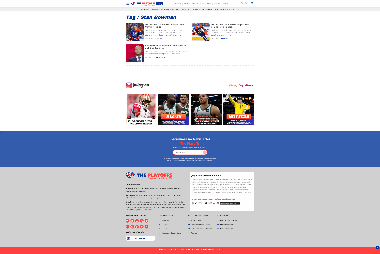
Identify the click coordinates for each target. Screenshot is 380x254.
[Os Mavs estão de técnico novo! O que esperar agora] (238, 109)
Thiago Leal (158, 38)
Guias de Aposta (197, 220)
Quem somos (167, 220)
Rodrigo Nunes (160, 57)
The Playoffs (166, 215)
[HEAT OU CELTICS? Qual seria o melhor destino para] (206, 109)
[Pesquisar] (252, 3)
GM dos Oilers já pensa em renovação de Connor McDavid (164, 25)
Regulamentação (226, 229)
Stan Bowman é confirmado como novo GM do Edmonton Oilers (165, 46)
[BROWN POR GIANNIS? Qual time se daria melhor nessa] (173, 109)
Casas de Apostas (198, 4)
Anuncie (165, 229)
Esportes (178, 4)
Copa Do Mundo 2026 (221, 4)
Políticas (222, 215)
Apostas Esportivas (198, 215)
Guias (209, 4)
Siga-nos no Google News (171, 233)
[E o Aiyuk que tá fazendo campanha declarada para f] (141, 109)
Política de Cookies (227, 225)
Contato (165, 225)
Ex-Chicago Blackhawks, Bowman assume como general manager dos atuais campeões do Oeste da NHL (166, 52)
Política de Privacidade (228, 220)
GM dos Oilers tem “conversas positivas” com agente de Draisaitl (230, 25)
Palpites (186, 4)
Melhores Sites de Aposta (200, 225)
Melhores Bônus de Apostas (201, 229)
